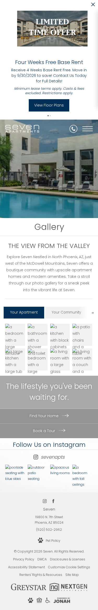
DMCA (42, 559)
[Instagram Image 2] (38, 473)
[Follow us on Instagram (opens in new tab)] (45, 501)
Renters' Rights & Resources (40, 574)
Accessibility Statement (26, 567)
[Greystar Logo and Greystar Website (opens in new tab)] (28, 589)
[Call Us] (73, 129)
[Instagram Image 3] (60, 470)
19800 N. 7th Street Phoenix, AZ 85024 (49, 520)
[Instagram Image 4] (82, 476)
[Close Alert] (93, 6)
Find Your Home (45, 415)
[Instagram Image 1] (15, 473)
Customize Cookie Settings (69, 567)
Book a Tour (44, 430)
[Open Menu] (87, 128)
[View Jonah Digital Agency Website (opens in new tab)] (62, 601)
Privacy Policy (23, 559)
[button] (48, 115)
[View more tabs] (92, 312)
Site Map (72, 574)
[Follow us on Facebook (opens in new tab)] (53, 501)
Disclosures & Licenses (67, 559)
